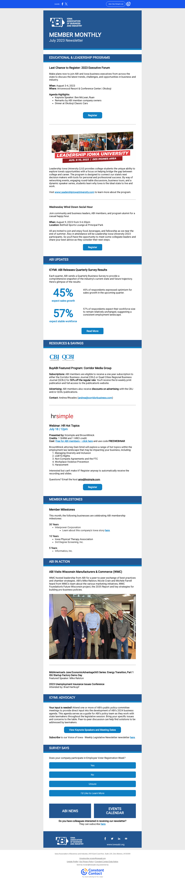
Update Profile (72, 862)
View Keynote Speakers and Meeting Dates (92, 729)
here (107, 530)
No (92, 774)
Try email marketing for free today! (92, 877)
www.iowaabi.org (115, 844)
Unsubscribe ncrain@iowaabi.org (92, 858)
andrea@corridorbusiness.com (95, 397)
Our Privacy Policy (86, 862)
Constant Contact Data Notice (106, 862)
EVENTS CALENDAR (115, 811)
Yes (93, 765)
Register (92, 115)
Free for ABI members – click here (74, 441)
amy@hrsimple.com (89, 479)
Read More (92, 331)
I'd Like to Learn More (92, 793)
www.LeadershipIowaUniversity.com (74, 192)
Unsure (92, 783)
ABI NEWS (70, 811)
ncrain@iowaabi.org (91, 865)
